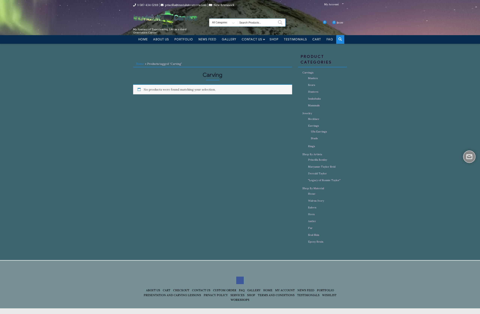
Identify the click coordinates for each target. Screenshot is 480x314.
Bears (311, 85)
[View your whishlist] (321, 22)
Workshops (240, 300)
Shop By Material (313, 188)
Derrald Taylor (317, 173)
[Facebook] (344, 4)
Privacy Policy (216, 295)
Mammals (314, 105)
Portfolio (183, 39)
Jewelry (307, 113)
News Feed (207, 39)
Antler (312, 221)
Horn (311, 214)
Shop (274, 39)
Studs (314, 138)
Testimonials (295, 39)
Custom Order (224, 290)
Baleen (312, 207)
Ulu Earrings (319, 131)
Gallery (229, 39)
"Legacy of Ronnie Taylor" (324, 180)
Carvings (308, 72)
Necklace (313, 119)
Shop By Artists (312, 154)
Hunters (313, 91)
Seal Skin (313, 235)
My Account (331, 4)
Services (237, 295)
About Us (161, 39)
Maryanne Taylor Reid (321, 166)
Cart (316, 39)
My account (285, 290)
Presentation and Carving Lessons (172, 295)
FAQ (329, 39)
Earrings (313, 125)
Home (143, 39)
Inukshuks (314, 98)
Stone (311, 193)
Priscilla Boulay (317, 159)
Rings (311, 146)
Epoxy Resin (315, 241)
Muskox (313, 78)
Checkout (181, 290)
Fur (310, 228)
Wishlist (329, 295)
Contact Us (252, 39)
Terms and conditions (276, 295)
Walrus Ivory (316, 200)
